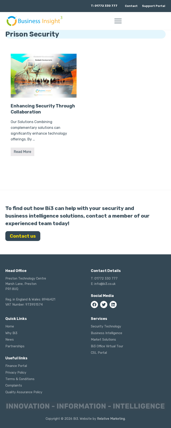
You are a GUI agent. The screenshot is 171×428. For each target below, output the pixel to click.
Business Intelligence (106, 333)
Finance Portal (16, 366)
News (9, 340)
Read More (22, 153)
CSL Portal (99, 353)
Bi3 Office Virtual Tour (107, 346)
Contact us (23, 236)
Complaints (13, 385)
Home (9, 326)
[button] (118, 21)
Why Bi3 (11, 333)
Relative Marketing (111, 419)
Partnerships (14, 346)
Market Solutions (103, 340)
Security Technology (106, 326)
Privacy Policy (15, 372)
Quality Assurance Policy (23, 392)
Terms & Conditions (20, 379)
